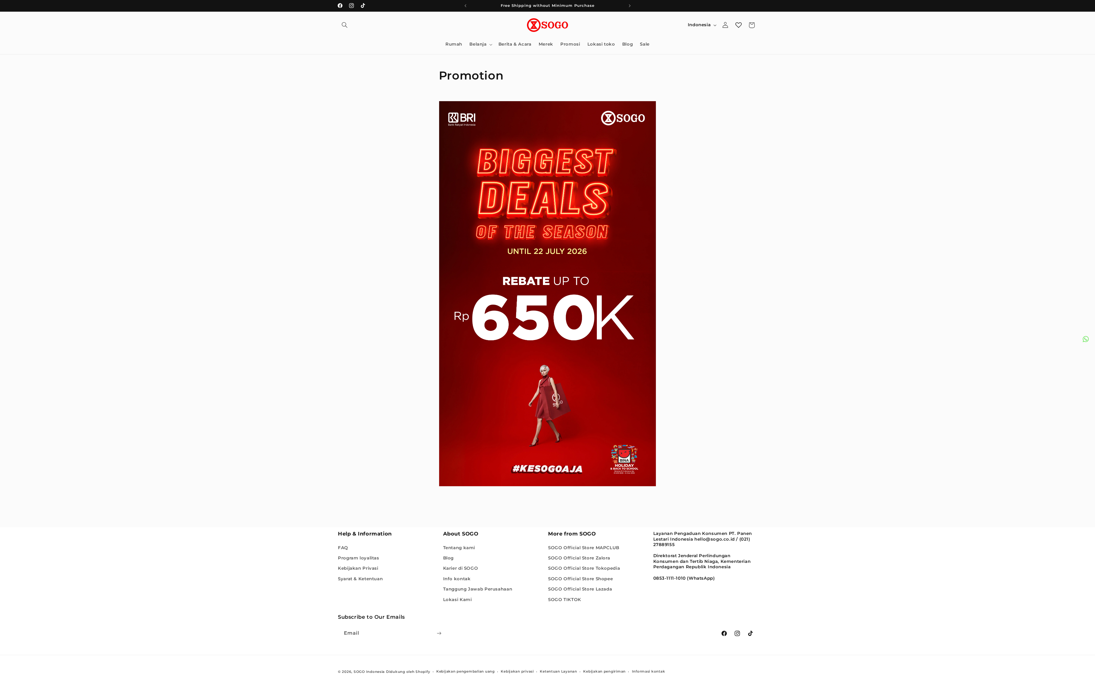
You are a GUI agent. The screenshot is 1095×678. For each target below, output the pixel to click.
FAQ (343, 547)
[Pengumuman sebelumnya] (465, 5)
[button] (344, 25)
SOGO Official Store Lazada (580, 589)
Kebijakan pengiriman (604, 671)
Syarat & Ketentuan (360, 578)
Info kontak (457, 578)
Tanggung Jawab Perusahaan (477, 589)
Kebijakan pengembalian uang (465, 671)
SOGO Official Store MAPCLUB (583, 547)
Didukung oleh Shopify (408, 671)
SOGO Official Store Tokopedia (584, 568)
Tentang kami (459, 547)
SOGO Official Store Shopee (580, 578)
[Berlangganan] (439, 633)
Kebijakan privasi (517, 671)
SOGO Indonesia (369, 671)
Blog (448, 557)
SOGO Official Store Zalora (579, 557)
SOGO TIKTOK (564, 599)
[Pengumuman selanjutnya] (629, 5)
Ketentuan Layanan (558, 671)
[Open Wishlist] (738, 25)
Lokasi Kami (457, 599)
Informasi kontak (648, 671)
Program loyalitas (358, 557)
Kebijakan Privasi (358, 568)
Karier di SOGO (460, 568)
